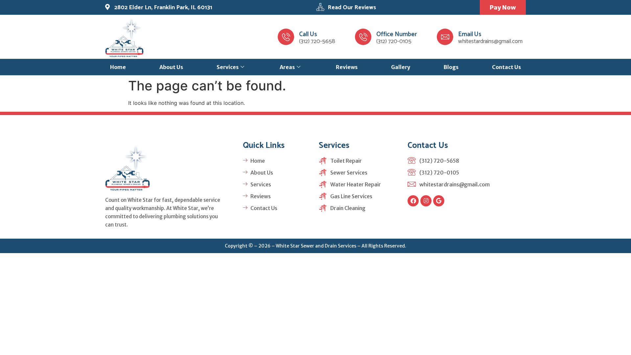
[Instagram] (426, 200)
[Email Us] (445, 37)
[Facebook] (413, 200)
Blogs (451, 67)
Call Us (308, 34)
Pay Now (503, 7)
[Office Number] (363, 37)
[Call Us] (286, 37)
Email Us (469, 34)
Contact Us (506, 67)
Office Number (396, 34)
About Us (171, 67)
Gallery (400, 67)
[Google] (438, 200)
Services (228, 67)
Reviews (347, 67)
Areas (287, 67)
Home (118, 67)
